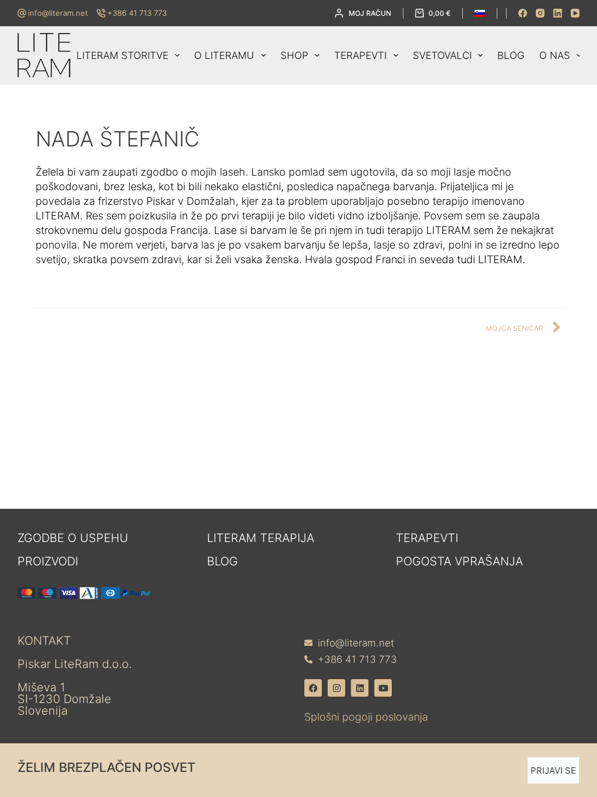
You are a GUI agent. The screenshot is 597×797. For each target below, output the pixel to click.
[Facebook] (522, 13)
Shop (294, 55)
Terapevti (360, 55)
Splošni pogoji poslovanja (366, 717)
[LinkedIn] (557, 13)
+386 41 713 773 (137, 13)
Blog (511, 55)
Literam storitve (122, 55)
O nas (554, 55)
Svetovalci (442, 55)
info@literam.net (58, 13)
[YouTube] (575, 13)
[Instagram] (540, 13)
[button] (480, 13)
